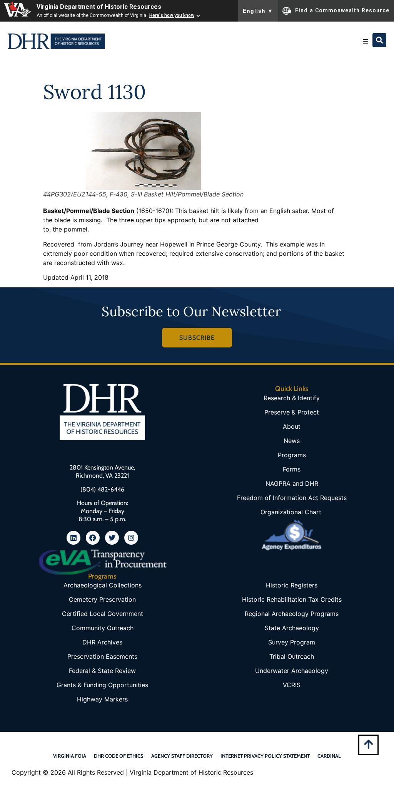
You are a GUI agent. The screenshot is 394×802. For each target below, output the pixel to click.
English (258, 11)
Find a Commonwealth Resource (342, 10)
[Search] (379, 40)
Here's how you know (171, 15)
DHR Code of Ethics (119, 756)
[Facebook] (93, 538)
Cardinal (329, 756)
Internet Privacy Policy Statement (265, 756)
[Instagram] (131, 538)
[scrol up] (368, 744)
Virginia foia (69, 756)
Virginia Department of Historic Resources (99, 6)
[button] (365, 41)
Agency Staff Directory (182, 756)
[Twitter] (112, 538)
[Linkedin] (73, 538)
